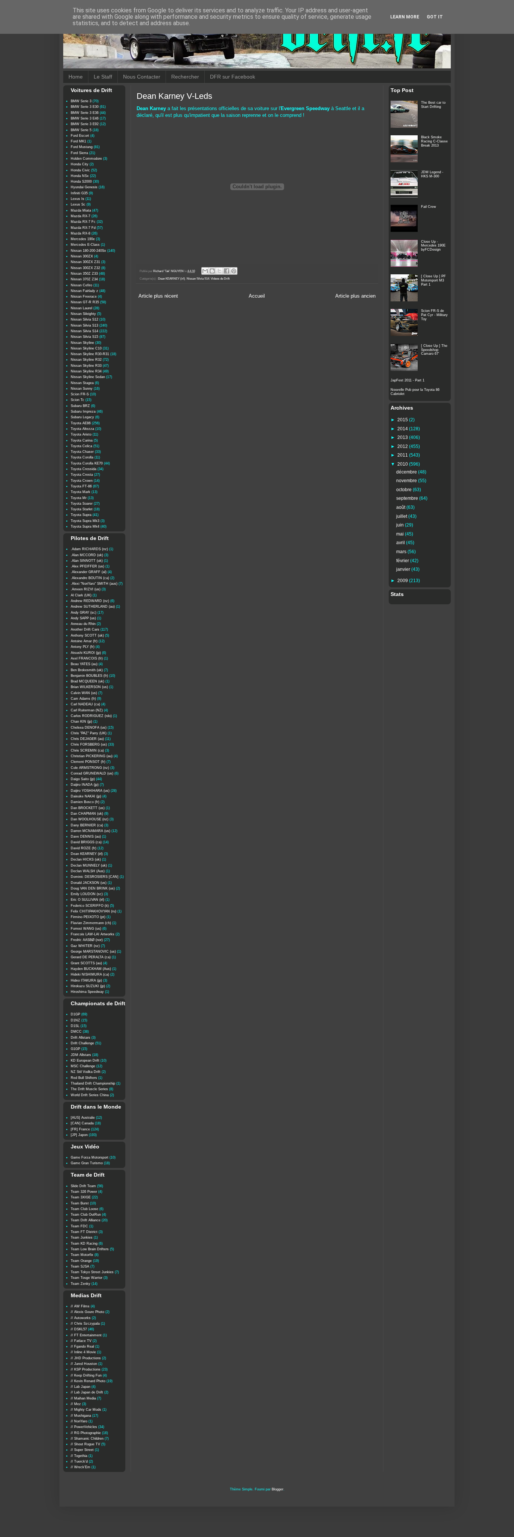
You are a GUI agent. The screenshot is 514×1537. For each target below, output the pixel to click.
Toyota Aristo (81, 434)
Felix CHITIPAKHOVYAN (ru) (93, 911)
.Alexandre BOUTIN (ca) (90, 578)
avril (401, 542)
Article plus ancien (355, 296)
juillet (402, 516)
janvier (403, 569)
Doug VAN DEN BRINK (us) (93, 888)
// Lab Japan (80, 1387)
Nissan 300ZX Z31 (85, 262)
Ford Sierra (79, 153)
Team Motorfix (82, 1255)
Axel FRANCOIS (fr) (87, 658)
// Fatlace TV (81, 1341)
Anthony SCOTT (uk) (87, 635)
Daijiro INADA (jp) (85, 785)
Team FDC (79, 1226)
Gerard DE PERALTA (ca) (91, 957)
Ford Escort (80, 136)
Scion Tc (77, 400)
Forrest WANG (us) (86, 928)
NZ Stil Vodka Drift (85, 1072)
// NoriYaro (79, 1421)
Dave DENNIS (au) (86, 836)
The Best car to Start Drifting (433, 105)
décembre (407, 472)
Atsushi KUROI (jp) (86, 653)
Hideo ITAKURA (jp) (86, 980)
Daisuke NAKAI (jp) (86, 796)
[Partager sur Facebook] (226, 271)
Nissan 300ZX (82, 256)
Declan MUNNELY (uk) (89, 865)
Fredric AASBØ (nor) (87, 940)
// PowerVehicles (84, 1427)
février (403, 560)
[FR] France (80, 1129)
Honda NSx (80, 176)
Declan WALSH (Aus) (88, 871)
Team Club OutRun (86, 1214)
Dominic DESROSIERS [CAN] (95, 877)
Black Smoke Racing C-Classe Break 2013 (434, 141)
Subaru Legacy (82, 417)
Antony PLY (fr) (82, 647)
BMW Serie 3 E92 (85, 124)
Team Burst (80, 1203)
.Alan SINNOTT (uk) (87, 561)
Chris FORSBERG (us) (89, 744)
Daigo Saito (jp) (83, 779)
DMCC (76, 1031)
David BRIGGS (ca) (86, 842)
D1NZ (75, 1020)
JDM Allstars (81, 1055)
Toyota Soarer (82, 503)
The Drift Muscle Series (89, 1089)
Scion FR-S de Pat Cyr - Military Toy (434, 315)
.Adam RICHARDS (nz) (89, 549)
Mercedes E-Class (85, 245)
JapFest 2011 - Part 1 (407, 380)
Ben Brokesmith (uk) (87, 670)
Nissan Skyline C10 (86, 348)
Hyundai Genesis (84, 187)
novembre (407, 480)
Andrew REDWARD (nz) (90, 601)
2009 (403, 580)
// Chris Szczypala (85, 1323)
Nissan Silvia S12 (84, 319)
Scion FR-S (80, 394)
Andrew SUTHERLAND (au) (93, 606)
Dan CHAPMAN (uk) (87, 813)
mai (400, 534)
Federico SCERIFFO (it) (90, 906)
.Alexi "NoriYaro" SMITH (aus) (94, 583)
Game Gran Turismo (87, 1163)
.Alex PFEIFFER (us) (87, 566)
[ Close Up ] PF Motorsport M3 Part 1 (433, 280)
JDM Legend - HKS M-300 (432, 174)
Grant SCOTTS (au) (86, 963)
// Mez (76, 1404)
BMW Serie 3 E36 (85, 113)
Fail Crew (428, 207)
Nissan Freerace (84, 296)
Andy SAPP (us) (83, 618)
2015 (403, 419)
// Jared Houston (84, 1364)
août (401, 507)
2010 (403, 464)
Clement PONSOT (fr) (88, 762)
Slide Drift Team (83, 1186)
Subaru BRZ (80, 406)
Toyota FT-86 (81, 486)
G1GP (75, 1049)
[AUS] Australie (83, 1117)
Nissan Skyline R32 (86, 360)
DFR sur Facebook (232, 77)
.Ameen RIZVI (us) (85, 589)
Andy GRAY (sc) (83, 612)
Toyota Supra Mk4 (85, 526)
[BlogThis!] (212, 271)
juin (400, 525)
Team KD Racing (84, 1243)
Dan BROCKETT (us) (88, 808)
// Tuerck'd (79, 1461)
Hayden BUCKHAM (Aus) (91, 969)
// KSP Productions (85, 1369)
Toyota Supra (81, 515)
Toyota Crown (82, 481)
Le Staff (103, 77)
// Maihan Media (83, 1398)
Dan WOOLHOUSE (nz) (89, 819)
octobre (404, 489)
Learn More (404, 17)
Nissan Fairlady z (84, 291)
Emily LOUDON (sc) (87, 894)
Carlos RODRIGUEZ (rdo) (91, 716)
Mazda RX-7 (80, 216)
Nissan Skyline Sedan (88, 377)
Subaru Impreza (83, 411)
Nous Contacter (141, 77)
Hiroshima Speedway (87, 992)
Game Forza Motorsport (89, 1157)
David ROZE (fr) (83, 848)
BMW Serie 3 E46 (85, 118)
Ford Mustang (82, 147)
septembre (407, 498)
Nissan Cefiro (81, 285)
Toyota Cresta (82, 475)
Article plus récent (158, 296)
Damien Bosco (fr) (85, 802)
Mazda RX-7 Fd (83, 228)
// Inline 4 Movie (83, 1352)
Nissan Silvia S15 (84, 337)
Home (75, 77)
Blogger (277, 1489)
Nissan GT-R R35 (85, 302)
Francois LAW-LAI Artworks (92, 934)
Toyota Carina (82, 440)
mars (402, 551)
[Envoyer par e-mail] (205, 271)
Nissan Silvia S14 (198, 278)
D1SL (75, 1026)
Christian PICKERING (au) (92, 756)
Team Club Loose (84, 1209)
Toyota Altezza (82, 429)
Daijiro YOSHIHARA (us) (90, 791)
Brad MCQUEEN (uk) (87, 681)
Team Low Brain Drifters (90, 1249)
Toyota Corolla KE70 (87, 463)
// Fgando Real (82, 1346)
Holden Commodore (86, 158)
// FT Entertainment (86, 1335)
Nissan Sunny (82, 388)
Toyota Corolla (82, 457)
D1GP (75, 1014)
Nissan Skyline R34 (86, 371)
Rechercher (185, 77)
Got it (435, 17)
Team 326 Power (84, 1192)
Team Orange (81, 1261)
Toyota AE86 (81, 423)
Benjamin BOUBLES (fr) (89, 676)
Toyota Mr (79, 498)
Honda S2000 (81, 181)
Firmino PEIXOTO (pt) (88, 917)
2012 (403, 446)
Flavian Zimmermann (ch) (91, 923)
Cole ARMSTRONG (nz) (90, 768)
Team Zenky (80, 1284)
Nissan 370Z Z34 (84, 279)
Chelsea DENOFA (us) (88, 727)
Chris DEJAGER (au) (87, 739)
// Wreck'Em (80, 1467)
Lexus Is (77, 199)
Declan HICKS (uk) (86, 859)
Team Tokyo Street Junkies (92, 1272)
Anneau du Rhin (83, 624)
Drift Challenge (82, 1043)
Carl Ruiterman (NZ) (87, 710)
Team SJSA (80, 1266)
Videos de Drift (220, 278)
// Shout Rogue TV (85, 1444)
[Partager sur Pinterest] (233, 271)
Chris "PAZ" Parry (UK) (88, 733)
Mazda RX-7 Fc (83, 222)
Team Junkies (82, 1237)
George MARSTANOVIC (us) (93, 951)
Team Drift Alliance (85, 1220)
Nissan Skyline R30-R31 (90, 354)
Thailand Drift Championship (93, 1083)
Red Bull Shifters (84, 1078)
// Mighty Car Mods (86, 1409)
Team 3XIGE (81, 1197)
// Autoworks (81, 1318)
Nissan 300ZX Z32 (85, 268)
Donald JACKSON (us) (88, 883)
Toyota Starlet (82, 509)
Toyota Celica (81, 446)
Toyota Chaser (82, 452)
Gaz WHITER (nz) (85, 946)
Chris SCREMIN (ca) (87, 750)
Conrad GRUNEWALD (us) (92, 773)
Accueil (257, 296)
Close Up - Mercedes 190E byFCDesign (433, 246)
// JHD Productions (86, 1358)
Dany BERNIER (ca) (87, 825)
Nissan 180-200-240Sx (88, 251)
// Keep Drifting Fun (86, 1375)
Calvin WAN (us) (84, 693)
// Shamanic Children (87, 1438)
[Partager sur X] (219, 271)
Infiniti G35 (79, 193)
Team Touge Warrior (86, 1278)
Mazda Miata (81, 210)
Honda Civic (80, 170)
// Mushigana (81, 1415)
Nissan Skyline (82, 343)
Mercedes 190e (83, 239)
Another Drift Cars (85, 629)
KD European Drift (85, 1060)
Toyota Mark (80, 492)
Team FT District (84, 1232)
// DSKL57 (79, 1329)
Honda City (79, 164)
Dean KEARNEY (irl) (171, 278)
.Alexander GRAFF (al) (88, 572)
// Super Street (82, 1450)
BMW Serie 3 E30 (85, 107)
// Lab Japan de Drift (87, 1392)
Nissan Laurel (81, 308)
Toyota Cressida (83, 469)
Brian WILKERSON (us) (89, 687)
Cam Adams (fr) (83, 698)
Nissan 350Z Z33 (84, 273)
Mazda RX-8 (80, 233)
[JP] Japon (79, 1135)
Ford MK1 (78, 141)
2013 (403, 437)
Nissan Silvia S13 (84, 325)
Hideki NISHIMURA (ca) (90, 974)
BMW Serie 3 (81, 101)
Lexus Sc (78, 204)
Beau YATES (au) (84, 664)
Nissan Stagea (82, 383)
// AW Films (80, 1306)
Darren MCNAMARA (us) (90, 831)
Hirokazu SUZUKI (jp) (88, 986)
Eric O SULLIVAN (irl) (87, 900)
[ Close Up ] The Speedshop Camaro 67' (434, 350)
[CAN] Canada (82, 1123)
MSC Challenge (83, 1066)
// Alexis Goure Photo (87, 1312)
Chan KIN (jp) (81, 721)
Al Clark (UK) (81, 595)
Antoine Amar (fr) (84, 641)
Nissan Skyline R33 (86, 366)
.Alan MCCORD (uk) (87, 555)
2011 (403, 455)
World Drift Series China (90, 1095)
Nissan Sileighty (83, 314)
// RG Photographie (86, 1433)
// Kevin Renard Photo (88, 1381)
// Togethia (79, 1456)
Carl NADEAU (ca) (85, 704)
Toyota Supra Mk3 (85, 521)
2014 (403, 428)
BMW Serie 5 (81, 130)
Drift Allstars (80, 1037)
